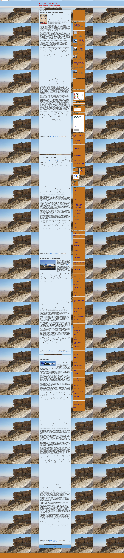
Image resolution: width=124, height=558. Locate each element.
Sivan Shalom (75, 383)
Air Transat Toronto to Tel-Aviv (60, 541)
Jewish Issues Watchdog (77, 155)
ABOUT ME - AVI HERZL (57, 7)
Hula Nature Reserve (76, 287)
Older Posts (68, 546)
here (58, 160)
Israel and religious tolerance (77, 308)
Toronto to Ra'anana (48, 4)
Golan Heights (75, 284)
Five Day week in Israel (77, 274)
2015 (75, 222)
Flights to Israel (46, 352)
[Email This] (61, 136)
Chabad (67, 541)
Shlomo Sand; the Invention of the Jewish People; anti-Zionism (78, 380)
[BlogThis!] (62, 136)
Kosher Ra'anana (76, 346)
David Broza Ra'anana (76, 257)
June (76, 216)
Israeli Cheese (75, 314)
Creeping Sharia (75, 145)
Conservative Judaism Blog (77, 143)
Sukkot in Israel (75, 385)
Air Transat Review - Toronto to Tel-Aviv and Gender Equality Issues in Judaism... (81, 40)
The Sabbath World (76, 388)
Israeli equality (75, 322)
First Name (75, 123)
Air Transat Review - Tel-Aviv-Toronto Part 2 (50, 258)
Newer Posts (42, 546)
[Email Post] (59, 136)
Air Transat (43, 351)
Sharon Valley (75, 378)
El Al (74, 266)
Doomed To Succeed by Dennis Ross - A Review (52, 12)
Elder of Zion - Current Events (78, 146)
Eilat (74, 264)
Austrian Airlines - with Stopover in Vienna (81, 48)
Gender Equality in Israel (77, 279)
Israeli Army (75, 311)
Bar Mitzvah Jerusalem (77, 239)
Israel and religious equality (77, 306)
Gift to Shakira (75, 281)
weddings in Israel (76, 407)
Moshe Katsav (75, 360)
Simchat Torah (75, 382)
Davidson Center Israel (77, 260)
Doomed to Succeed (61, 137)
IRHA (74, 289)
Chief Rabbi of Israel (76, 248)
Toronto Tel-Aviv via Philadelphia (78, 390)
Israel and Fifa (75, 305)
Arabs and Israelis (45, 137)
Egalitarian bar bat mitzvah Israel (78, 262)
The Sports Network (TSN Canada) (78, 163)
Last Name (75, 126)
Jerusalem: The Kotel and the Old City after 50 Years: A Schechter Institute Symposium (78, 63)
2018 (75, 199)
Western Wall (75, 393)
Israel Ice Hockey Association (77, 298)
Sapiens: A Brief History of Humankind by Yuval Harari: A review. (81, 32)
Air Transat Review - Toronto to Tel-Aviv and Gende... (78, 214)
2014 (75, 223)
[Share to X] (63, 136)
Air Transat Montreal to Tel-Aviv (51, 541)
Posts (76, 108)
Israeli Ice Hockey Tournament (78, 316)
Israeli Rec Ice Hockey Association (78, 151)
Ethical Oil (75, 267)
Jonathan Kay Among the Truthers (78, 332)
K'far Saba (75, 339)
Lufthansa (75, 357)
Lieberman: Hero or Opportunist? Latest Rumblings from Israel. (81, 56)
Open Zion (75, 158)
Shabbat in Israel (76, 376)
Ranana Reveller (82, 171)
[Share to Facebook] (64, 136)
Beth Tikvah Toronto (76, 140)
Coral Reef (75, 254)
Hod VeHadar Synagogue (77, 148)
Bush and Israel (50, 137)
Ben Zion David (75, 242)
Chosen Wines (75, 250)
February (76, 219)
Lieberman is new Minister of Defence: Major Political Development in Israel (77, 24)
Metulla (74, 359)
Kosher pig (75, 349)
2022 (75, 194)
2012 (75, 226)
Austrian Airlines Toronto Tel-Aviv (78, 235)
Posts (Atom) (57, 549)
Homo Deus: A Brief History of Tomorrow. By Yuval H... (78, 208)
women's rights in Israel (77, 409)
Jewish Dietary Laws (76, 330)
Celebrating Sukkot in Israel (77, 247)
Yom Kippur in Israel (76, 402)
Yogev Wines (75, 399)
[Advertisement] (55, 147)
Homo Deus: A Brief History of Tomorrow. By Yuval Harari (54, 157)
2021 (75, 195)
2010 (75, 228)
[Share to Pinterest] (65, 136)
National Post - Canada (77, 157)
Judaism (74, 334)
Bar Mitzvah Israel (76, 237)
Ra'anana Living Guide (76, 160)
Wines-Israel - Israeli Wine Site (78, 165)
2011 (75, 227)
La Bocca (74, 352)
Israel (66, 137)
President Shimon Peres (77, 365)
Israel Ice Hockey (76, 297)
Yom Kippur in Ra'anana (77, 404)
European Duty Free (76, 269)
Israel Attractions (76, 295)
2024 (75, 191)
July (76, 203)
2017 (75, 200)
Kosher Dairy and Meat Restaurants (77, 343)
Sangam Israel (75, 373)
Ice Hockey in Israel (76, 290)
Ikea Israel (75, 292)
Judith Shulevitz (75, 336)
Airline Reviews (58, 351)
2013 (75, 224)
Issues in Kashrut (76, 325)
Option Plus (53, 352)
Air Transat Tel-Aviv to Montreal (51, 351)
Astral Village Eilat (76, 233)
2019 (75, 198)
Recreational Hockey (76, 368)
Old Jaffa (74, 362)
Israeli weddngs (75, 324)
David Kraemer (75, 259)
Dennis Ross (55, 137)
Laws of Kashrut (75, 354)
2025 (75, 190)
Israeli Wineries (75, 319)
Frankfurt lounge (76, 278)
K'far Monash (75, 337)
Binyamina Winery (76, 245)
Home (41, 7)
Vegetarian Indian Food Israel (78, 391)
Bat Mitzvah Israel (76, 240)
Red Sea (74, 370)
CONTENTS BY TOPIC (47, 7)
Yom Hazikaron (75, 401)
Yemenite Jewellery (76, 396)
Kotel (74, 351)
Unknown (82, 173)
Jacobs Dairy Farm (76, 327)
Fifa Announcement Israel (77, 272)
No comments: (55, 136)
